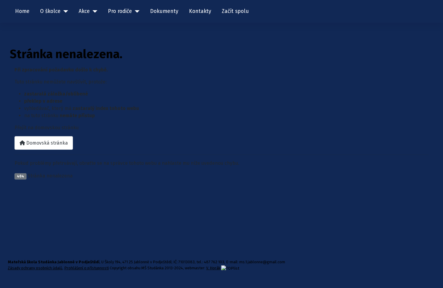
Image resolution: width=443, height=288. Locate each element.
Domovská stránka (46, 143)
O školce (50, 11)
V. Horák (213, 268)
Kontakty (200, 11)
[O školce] (64, 11)
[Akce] (93, 11)
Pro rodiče (120, 11)
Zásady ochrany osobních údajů (35, 268)
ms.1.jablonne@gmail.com (262, 262)
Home (22, 11)
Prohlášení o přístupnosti (86, 268)
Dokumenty (164, 11)
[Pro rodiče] (136, 11)
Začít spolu (235, 11)
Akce (84, 11)
